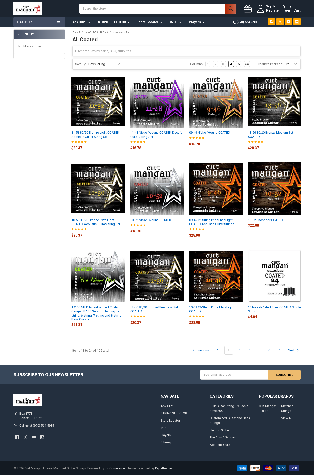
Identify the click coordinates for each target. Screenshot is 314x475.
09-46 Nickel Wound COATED (209, 132)
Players (195, 22)
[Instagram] (297, 21)
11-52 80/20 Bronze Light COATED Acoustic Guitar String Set (95, 134)
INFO (173, 22)
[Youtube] (288, 21)
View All (286, 418)
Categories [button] (26, 22)
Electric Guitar (219, 430)
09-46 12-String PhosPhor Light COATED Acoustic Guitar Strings (211, 222)
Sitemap (166, 442)
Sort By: (80, 64)
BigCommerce (115, 468)
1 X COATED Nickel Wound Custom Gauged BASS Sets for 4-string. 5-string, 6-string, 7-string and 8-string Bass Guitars (96, 313)
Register (273, 10)
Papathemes (164, 468)
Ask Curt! (79, 22)
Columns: (196, 64)
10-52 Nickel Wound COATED (150, 220)
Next (291, 350)
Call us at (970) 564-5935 (36, 425)
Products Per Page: (270, 64)
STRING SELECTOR (112, 22)
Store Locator (147, 22)
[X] (280, 21)
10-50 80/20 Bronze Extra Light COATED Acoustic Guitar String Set (95, 222)
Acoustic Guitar (221, 444)
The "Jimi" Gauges (223, 437)
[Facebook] (271, 21)
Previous (202, 350)
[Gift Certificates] (248, 9)
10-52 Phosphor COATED (265, 220)
